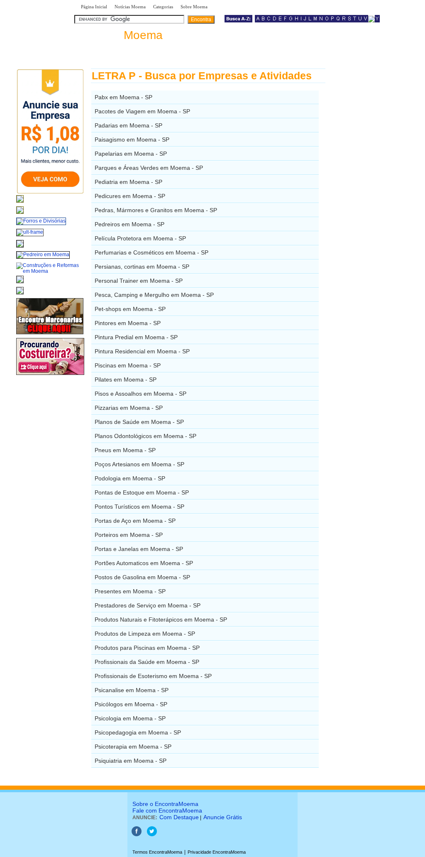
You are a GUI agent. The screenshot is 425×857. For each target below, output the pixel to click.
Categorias (163, 6)
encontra (120, 35)
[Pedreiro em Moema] (43, 254)
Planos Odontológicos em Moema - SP (145, 436)
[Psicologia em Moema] (20, 203)
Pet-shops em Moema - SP (130, 309)
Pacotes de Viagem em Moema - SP (142, 111)
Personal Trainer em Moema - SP (139, 280)
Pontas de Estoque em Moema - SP (142, 492)
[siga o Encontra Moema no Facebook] (137, 834)
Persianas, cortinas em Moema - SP (142, 266)
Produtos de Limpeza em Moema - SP (145, 633)
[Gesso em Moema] (20, 283)
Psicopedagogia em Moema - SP (138, 732)
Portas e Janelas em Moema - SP (139, 549)
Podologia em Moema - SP (130, 478)
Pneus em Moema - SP (125, 450)
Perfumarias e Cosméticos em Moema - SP (151, 252)
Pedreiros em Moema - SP (129, 224)
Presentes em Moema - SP (130, 591)
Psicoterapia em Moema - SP (133, 746)
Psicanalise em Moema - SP (132, 690)
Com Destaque (179, 817)
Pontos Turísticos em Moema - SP (139, 506)
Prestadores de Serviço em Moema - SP (147, 605)
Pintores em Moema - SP (128, 323)
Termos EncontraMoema (157, 852)
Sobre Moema (194, 6)
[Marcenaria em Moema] (49, 335)
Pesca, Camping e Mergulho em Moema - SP (154, 294)
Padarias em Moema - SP (128, 125)
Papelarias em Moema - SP (131, 153)
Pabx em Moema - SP (123, 97)
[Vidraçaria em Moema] (20, 214)
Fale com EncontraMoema (167, 810)
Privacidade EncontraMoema (217, 852)
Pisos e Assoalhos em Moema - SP (140, 393)
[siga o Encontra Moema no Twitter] (152, 834)
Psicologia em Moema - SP (130, 718)
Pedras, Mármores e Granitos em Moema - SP (156, 210)
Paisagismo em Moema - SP (132, 139)
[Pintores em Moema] (20, 295)
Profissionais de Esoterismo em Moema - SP (153, 676)
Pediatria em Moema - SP (128, 182)
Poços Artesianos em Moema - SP (139, 464)
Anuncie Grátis (222, 817)
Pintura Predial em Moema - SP (136, 337)
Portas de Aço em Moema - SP (135, 520)
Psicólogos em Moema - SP (131, 704)
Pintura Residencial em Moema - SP (142, 351)
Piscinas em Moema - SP (128, 365)
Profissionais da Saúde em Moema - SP (147, 662)
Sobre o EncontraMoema (165, 804)
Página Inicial (94, 6)
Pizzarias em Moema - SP (129, 407)
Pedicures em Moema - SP (130, 196)
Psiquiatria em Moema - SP (130, 760)
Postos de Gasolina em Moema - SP (142, 577)
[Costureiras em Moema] (50, 375)
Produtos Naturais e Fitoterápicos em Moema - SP (161, 619)
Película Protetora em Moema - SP (140, 238)
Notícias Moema (130, 6)
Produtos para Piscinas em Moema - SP (147, 647)
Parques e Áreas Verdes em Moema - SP (149, 167)
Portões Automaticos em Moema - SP (144, 563)
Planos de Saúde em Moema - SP (139, 422)
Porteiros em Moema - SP (129, 534)
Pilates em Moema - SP (125, 379)
